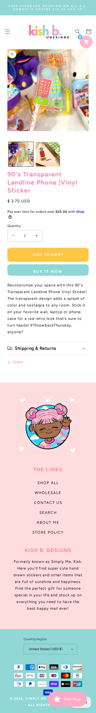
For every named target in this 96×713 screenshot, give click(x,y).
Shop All (48, 483)
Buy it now (48, 271)
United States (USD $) (46, 649)
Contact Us (48, 502)
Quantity (14, 226)
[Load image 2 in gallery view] (48, 154)
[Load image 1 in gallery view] (21, 154)
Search (48, 512)
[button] (7, 31)
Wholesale (48, 493)
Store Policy (48, 532)
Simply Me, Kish (42, 698)
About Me (48, 522)
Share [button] (18, 362)
